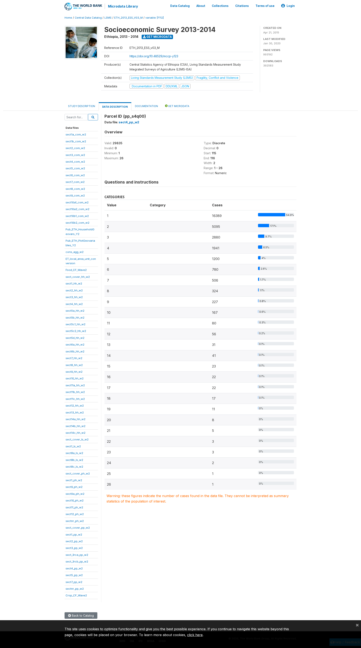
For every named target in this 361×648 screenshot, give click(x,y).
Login (291, 6)
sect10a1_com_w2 (77, 202)
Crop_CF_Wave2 (76, 595)
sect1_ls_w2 (73, 446)
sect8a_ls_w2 (74, 453)
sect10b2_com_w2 (77, 222)
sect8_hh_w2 (74, 365)
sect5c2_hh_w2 (76, 331)
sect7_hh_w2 (74, 358)
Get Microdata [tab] (178, 106)
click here (195, 635)
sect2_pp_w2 (74, 541)
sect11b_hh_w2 (75, 392)
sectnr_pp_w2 (75, 588)
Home (68, 17)
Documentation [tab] (146, 106)
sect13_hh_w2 (75, 412)
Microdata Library (123, 6)
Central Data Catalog (88, 17)
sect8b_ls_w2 (74, 460)
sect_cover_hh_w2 (78, 276)
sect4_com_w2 (75, 161)
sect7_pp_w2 (74, 582)
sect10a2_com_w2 (77, 209)
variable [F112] (154, 17)
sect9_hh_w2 (74, 371)
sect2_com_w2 (75, 148)
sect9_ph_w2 (74, 487)
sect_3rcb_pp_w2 (77, 561)
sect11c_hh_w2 (75, 399)
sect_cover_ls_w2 (77, 439)
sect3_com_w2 (75, 155)
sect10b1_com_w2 (77, 216)
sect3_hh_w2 (74, 297)
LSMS (108, 17)
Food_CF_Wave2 (76, 270)
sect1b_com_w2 (76, 141)
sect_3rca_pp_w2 (77, 554)
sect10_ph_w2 (75, 500)
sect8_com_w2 (75, 188)
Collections (220, 6)
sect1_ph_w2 (74, 480)
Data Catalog (180, 6)
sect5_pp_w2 (74, 575)
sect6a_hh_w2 (75, 344)
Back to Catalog (82, 615)
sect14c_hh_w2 (75, 432)
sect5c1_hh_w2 (75, 324)
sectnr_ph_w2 (75, 521)
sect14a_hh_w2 (75, 419)
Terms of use (265, 6)
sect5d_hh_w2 (75, 337)
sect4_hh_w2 (74, 304)
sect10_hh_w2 (75, 378)
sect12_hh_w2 (75, 405)
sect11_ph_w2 (74, 507)
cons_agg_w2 (75, 252)
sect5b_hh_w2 (75, 317)
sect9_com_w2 (75, 195)
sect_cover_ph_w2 (78, 473)
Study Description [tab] (81, 106)
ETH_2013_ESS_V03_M (128, 17)
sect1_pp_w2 (74, 534)
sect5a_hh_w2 (75, 310)
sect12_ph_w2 (75, 514)
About (200, 6)
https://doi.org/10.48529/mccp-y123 (154, 56)
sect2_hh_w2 (74, 290)
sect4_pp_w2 (74, 568)
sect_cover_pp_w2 (78, 527)
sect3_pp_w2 (74, 548)
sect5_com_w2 (75, 168)
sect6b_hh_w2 (75, 351)
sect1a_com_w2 (76, 134)
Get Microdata (159, 36)
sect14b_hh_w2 (75, 426)
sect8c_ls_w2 (74, 466)
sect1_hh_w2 (74, 283)
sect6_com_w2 (75, 175)
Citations (242, 6)
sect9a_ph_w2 (75, 493)
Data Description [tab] (115, 106)
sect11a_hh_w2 (75, 385)
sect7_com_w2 (75, 182)
